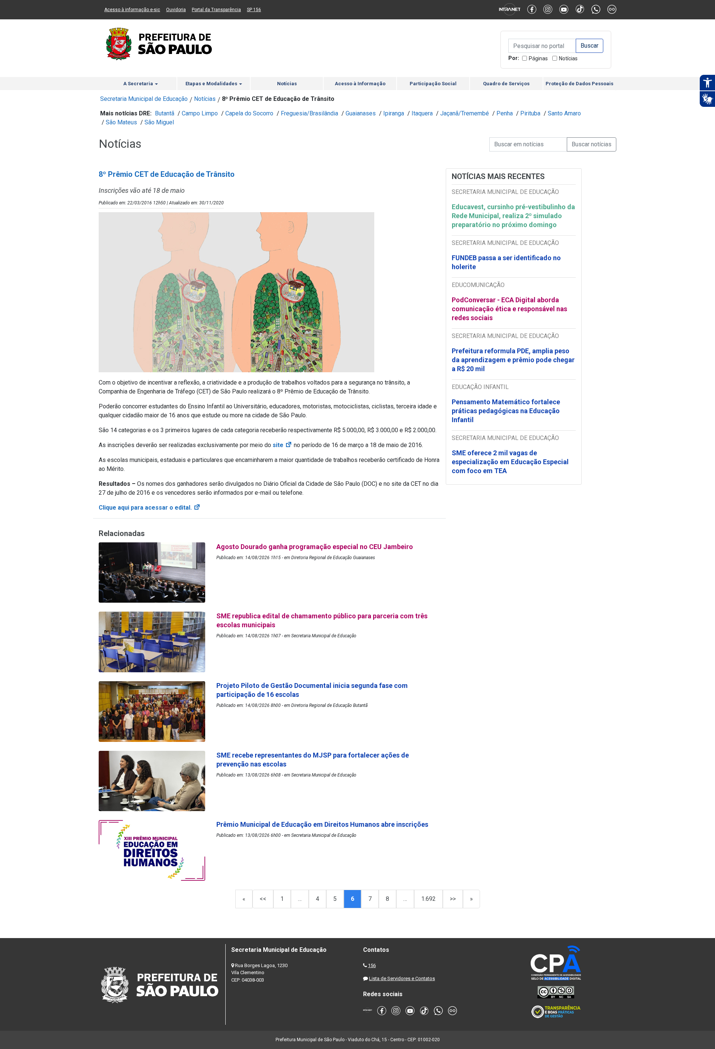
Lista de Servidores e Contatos (402, 978)
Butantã (164, 113)
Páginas (538, 58)
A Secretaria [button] (138, 83)
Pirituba (530, 113)
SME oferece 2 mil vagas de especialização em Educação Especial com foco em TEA (510, 462)
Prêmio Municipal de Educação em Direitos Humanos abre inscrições (323, 824)
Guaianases (361, 113)
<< (263, 898)
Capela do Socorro (249, 113)
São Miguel (159, 122)
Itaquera (422, 113)
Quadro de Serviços (506, 83)
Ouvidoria (176, 9)
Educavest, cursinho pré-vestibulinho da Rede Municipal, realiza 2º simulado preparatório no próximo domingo (513, 216)
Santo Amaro (564, 113)
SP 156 (254, 9)
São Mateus (121, 122)
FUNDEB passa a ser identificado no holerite (506, 262)
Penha (504, 113)
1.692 (428, 898)
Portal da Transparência (216, 9)
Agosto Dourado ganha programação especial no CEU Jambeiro (314, 547)
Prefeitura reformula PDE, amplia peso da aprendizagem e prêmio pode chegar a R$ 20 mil (513, 360)
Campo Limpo (200, 113)
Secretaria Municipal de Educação (144, 98)
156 (372, 965)
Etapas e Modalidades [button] (211, 83)
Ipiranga (393, 113)
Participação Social (433, 83)
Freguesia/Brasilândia (309, 113)
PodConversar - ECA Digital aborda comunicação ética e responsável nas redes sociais (509, 309)
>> (453, 898)
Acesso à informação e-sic (132, 9)
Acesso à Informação (360, 83)
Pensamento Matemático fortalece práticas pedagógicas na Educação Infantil (506, 411)
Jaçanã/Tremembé (464, 113)
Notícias (568, 58)
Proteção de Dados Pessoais (579, 83)
